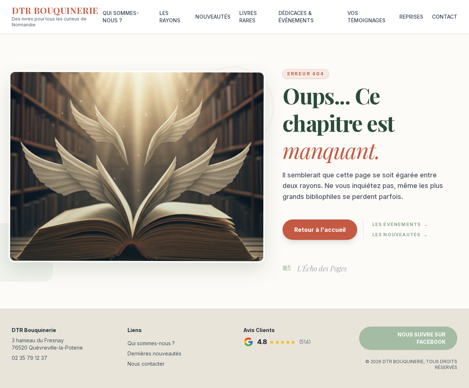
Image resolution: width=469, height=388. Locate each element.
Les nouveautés (400, 234)
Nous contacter (146, 364)
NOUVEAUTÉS (212, 17)
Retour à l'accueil (320, 229)
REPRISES (411, 17)
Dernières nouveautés (154, 353)
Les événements (400, 224)
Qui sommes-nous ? (151, 343)
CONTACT (444, 17)
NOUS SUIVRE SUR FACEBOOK (422, 338)
